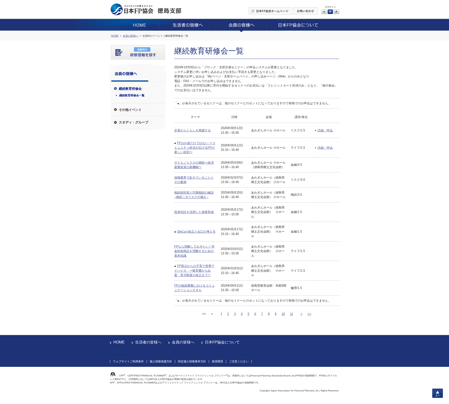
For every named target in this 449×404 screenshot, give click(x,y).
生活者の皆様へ (148, 342)
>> (309, 314)
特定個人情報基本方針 (192, 361)
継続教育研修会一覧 (132, 95)
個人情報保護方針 (161, 361)
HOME (119, 342)
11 (291, 314)
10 (283, 314)
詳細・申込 (325, 130)
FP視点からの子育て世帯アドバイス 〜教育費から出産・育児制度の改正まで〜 (194, 270)
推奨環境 (217, 361)
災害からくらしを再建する (192, 130)
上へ (437, 393)
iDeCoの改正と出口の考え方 (196, 231)
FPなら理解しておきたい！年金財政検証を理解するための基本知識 (194, 251)
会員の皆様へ (183, 342)
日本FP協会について (222, 342)
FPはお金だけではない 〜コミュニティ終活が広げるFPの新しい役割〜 (194, 147)
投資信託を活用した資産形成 (194, 212)
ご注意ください (239, 361)
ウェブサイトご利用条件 (128, 361)
